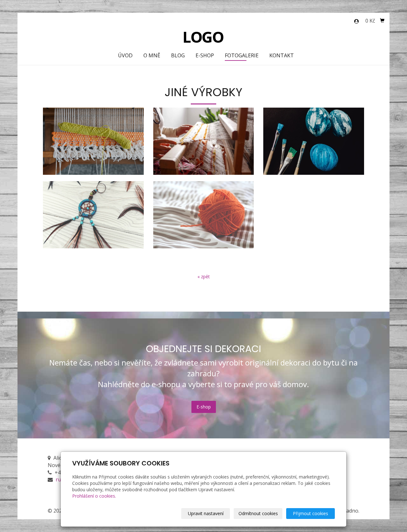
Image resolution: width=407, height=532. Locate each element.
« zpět (203, 276)
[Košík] (382, 20)
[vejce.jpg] (313, 141)
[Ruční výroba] (204, 36)
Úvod (125, 55)
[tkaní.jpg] (203, 141)
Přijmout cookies (310, 513)
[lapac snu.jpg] (93, 214)
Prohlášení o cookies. (94, 496)
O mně (151, 55)
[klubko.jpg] (203, 214)
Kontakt (281, 55)
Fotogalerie (242, 55)
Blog (178, 55)
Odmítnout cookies (258, 513)
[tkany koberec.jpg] (93, 141)
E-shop (205, 55)
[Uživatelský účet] (356, 21)
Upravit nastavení (206, 513)
